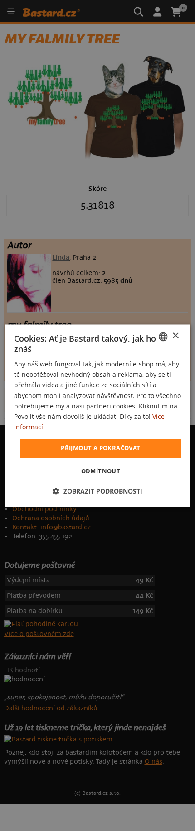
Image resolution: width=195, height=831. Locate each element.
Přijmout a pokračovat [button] (100, 448)
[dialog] (97, 415)
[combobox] (162, 336)
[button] (97, 491)
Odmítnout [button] (101, 471)
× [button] (175, 335)
